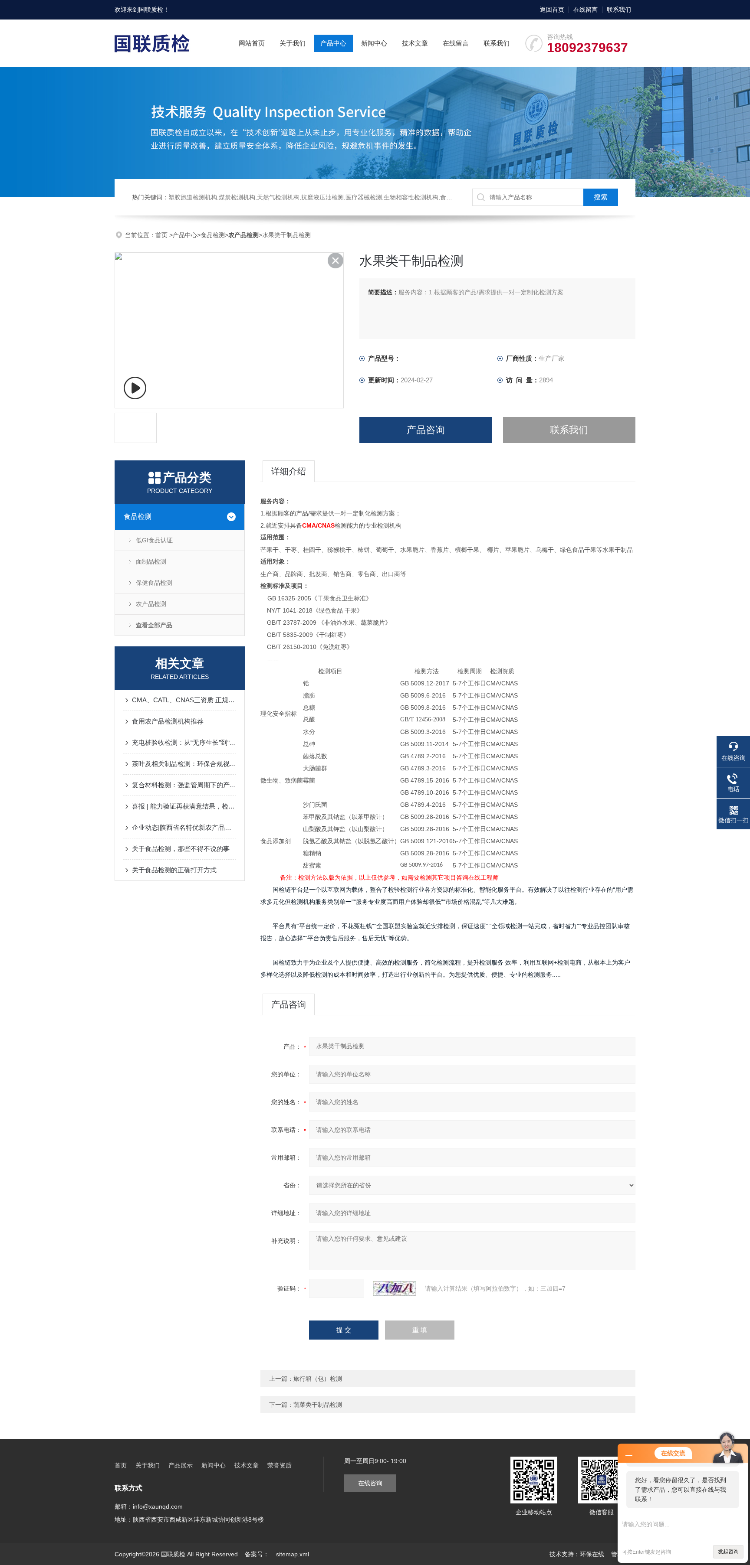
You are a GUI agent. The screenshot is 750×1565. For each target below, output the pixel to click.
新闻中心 (374, 43)
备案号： (257, 1554)
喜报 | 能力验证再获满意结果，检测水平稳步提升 (184, 806)
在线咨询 (370, 1483)
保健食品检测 (154, 582)
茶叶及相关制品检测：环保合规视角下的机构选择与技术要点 (184, 763)
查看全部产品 (154, 625)
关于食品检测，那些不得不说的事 (181, 848)
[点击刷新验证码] (394, 1288)
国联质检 (151, 9)
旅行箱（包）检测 (317, 1378)
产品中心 (333, 43)
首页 (162, 234)
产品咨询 (426, 429)
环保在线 (592, 1554)
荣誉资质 (279, 1465)
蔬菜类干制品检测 (317, 1404)
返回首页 (552, 9)
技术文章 (415, 43)
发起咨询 (728, 1552)
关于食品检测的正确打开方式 (174, 870)
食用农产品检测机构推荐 (168, 721)
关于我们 (293, 43)
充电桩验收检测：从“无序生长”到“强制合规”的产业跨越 (184, 742)
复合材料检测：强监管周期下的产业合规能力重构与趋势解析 (184, 785)
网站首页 (252, 43)
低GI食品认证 (154, 540)
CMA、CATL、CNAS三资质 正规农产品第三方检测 (184, 700)
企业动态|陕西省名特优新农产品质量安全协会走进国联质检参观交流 (184, 827)
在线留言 (585, 9)
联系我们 (619, 9)
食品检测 (213, 234)
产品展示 (180, 1465)
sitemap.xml (292, 1554)
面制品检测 (151, 561)
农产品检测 (151, 603)
